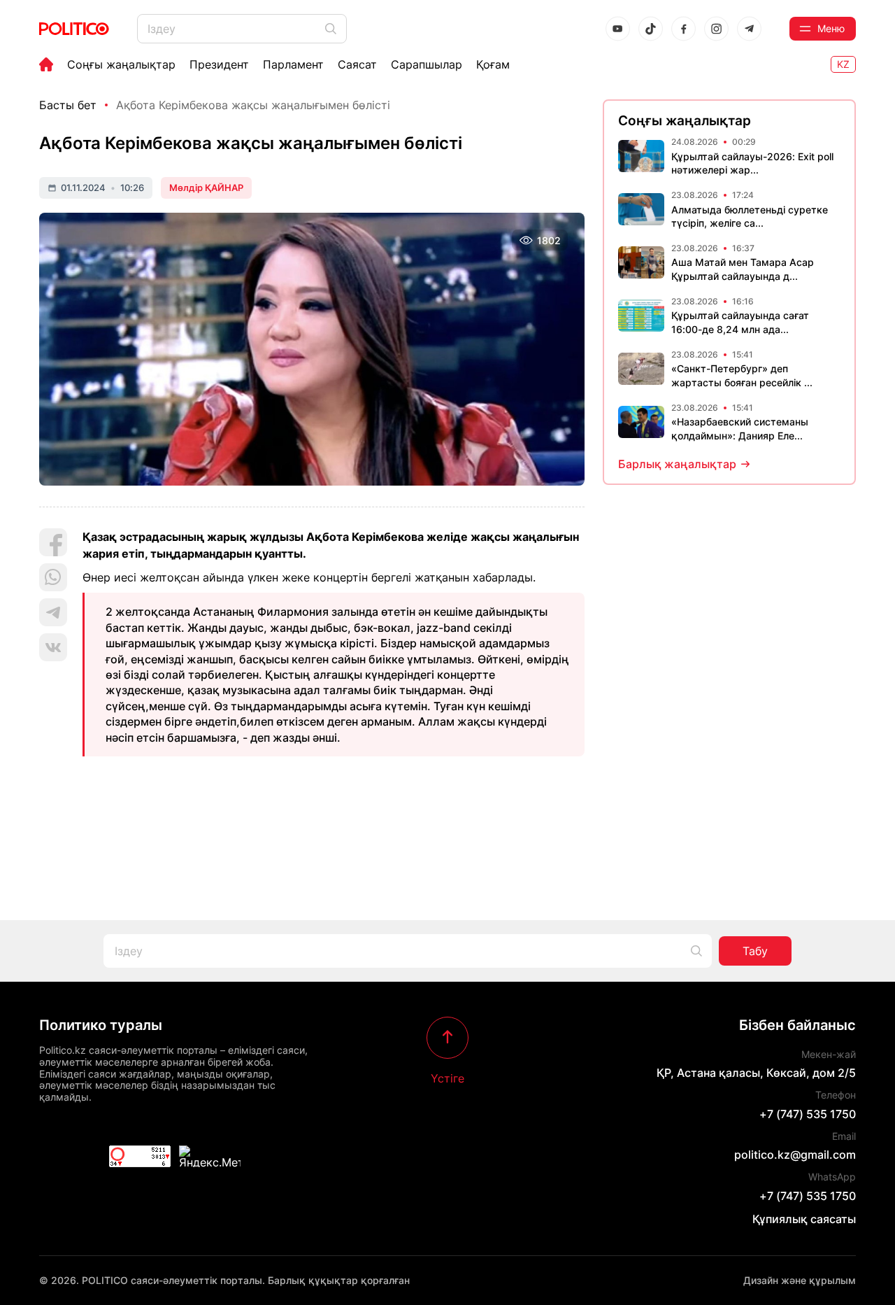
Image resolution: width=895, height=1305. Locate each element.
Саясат (357, 64)
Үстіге (447, 1077)
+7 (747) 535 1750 (807, 1114)
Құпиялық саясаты (804, 1219)
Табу (755, 951)
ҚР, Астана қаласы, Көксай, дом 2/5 (756, 1073)
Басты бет (67, 105)
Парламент (293, 64)
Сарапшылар (426, 64)
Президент (219, 64)
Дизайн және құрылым (799, 1280)
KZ (843, 64)
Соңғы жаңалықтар (121, 64)
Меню (831, 28)
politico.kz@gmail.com (795, 1155)
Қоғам (493, 64)
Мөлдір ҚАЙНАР (206, 187)
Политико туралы (100, 1025)
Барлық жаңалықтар (677, 464)
